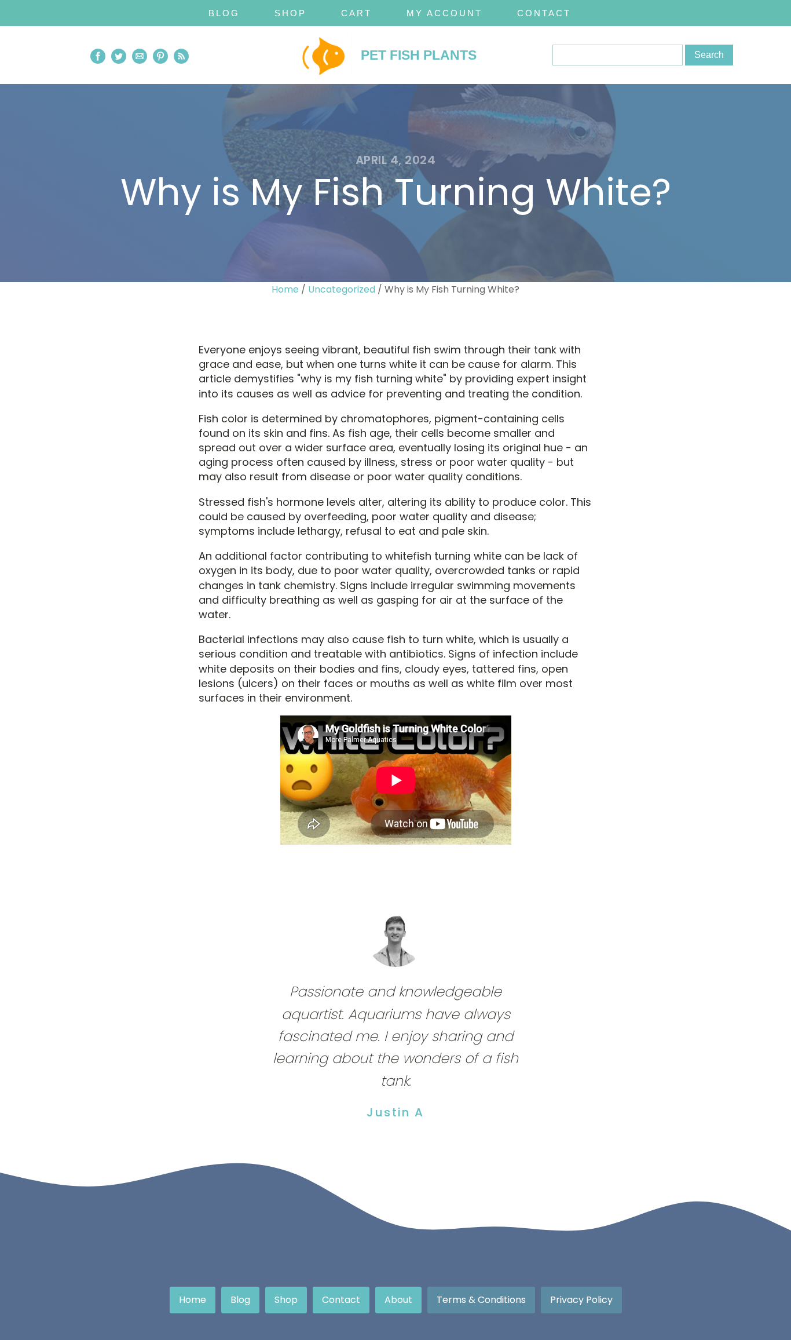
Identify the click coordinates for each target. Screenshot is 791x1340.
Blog (224, 13)
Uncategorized (341, 289)
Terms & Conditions (481, 1299)
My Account (444, 13)
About (398, 1299)
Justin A (395, 1112)
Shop (290, 13)
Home (285, 289)
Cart (356, 13)
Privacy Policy (581, 1299)
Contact (544, 13)
